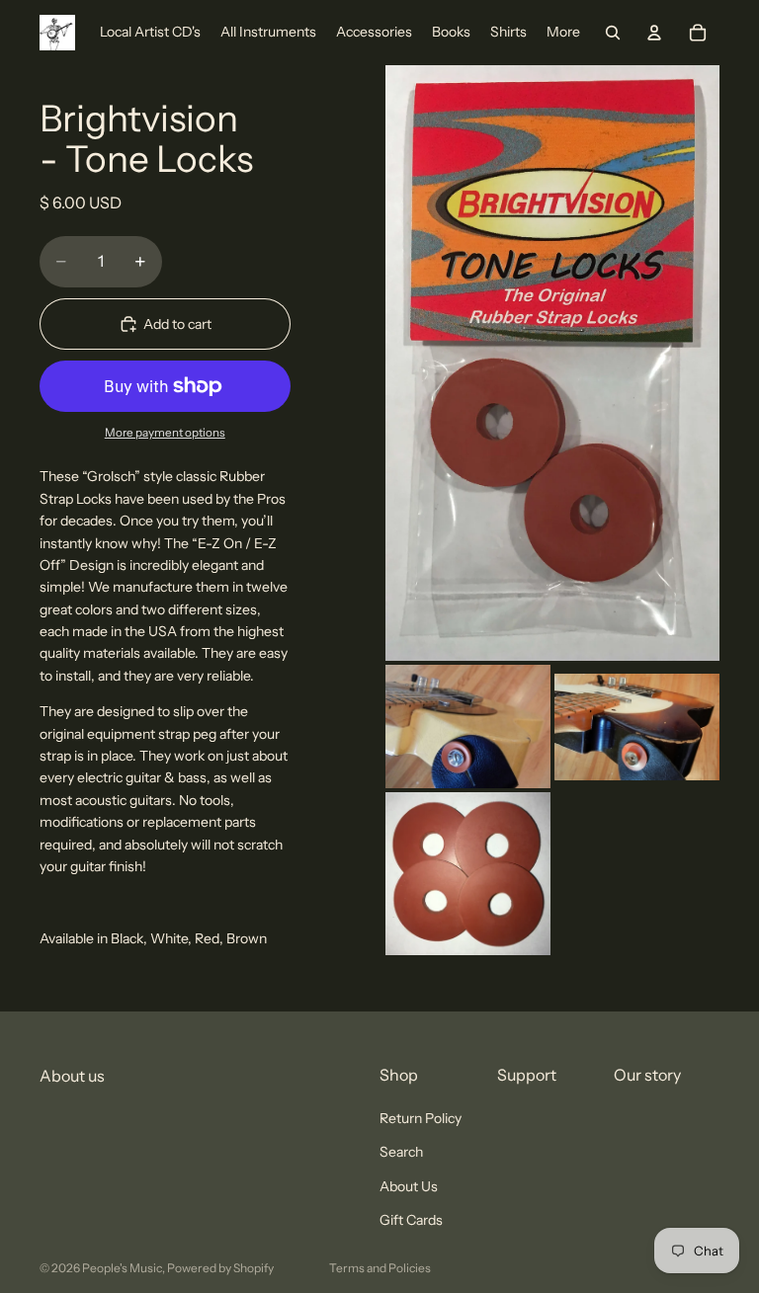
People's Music (122, 1267)
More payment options (165, 433)
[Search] (612, 32)
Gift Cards (411, 1219)
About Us (409, 1185)
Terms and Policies (380, 1267)
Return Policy (421, 1117)
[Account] (654, 32)
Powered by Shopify (220, 1267)
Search (401, 1152)
